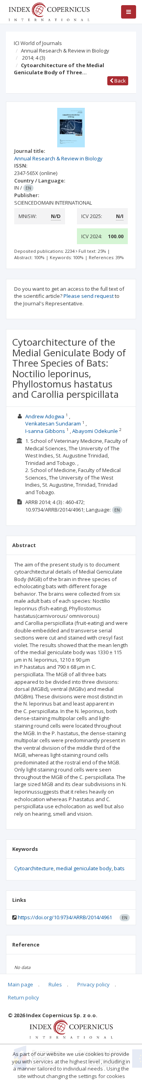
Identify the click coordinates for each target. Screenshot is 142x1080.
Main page (20, 984)
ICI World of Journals (38, 43)
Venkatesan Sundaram (53, 423)
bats (119, 868)
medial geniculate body (84, 868)
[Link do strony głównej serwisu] (49, 11)
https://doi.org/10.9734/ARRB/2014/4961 (65, 917)
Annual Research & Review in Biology (65, 50)
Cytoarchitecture (34, 868)
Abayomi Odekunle (95, 431)
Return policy (23, 997)
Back (119, 80)
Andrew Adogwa (44, 416)
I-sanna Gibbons (45, 431)
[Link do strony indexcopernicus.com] (71, 1028)
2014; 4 (33, 57)
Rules (55, 984)
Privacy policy (93, 984)
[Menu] (128, 12)
